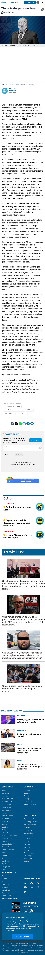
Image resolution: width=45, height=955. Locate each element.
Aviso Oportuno (30, 824)
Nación (4, 790)
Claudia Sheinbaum (12, 406)
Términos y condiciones (18, 940)
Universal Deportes (9, 835)
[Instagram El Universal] (32, 887)
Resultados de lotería (29, 860)
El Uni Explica (7, 804)
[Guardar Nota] (32, 423)
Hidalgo (27, 799)
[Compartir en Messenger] (24, 423)
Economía (6, 833)
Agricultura (9, 413)
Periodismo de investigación (7, 800)
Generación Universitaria (29, 834)
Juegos (26, 850)
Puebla (26, 796)
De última (5, 861)
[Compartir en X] (16, 423)
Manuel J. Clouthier (10, 85)
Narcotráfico (6, 824)
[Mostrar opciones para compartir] (42, 9)
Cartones (5, 830)
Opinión (8, 498)
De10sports (28, 841)
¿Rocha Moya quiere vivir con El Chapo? (17, 536)
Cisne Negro (6, 896)
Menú (4, 858)
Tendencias (6, 847)
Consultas (5, 869)
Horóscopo (28, 856)
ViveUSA (27, 847)
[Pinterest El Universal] (38, 887)
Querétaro (28, 801)
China (29, 410)
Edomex (27, 790)
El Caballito (8, 503)
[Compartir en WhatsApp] (20, 423)
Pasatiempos (29, 853)
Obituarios (28, 830)
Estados (5, 821)
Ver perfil (13, 93)
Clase (4, 876)
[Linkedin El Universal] (25, 892)
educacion (21, 413)
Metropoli (5, 818)
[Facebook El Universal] (31, 883)
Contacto (32, 940)
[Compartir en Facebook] (12, 423)
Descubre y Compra (31, 819)
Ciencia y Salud (8, 850)
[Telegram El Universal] (25, 883)
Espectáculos (7, 838)
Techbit (4, 855)
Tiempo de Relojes (9, 893)
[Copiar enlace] (28, 423)
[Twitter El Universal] (38, 883)
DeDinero (27, 844)
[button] (30, 2)
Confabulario (7, 844)
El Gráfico (28, 839)
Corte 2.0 (5, 793)
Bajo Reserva (9, 531)
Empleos (27, 827)
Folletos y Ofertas (31, 822)
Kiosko (6, 517)
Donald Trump (7, 816)
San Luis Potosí (30, 804)
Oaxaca (27, 793)
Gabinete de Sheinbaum (6, 808)
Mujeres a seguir (8, 796)
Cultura (4, 841)
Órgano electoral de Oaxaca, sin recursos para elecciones (16, 523)
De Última (6, 884)
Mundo (4, 813)
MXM (3, 852)
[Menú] (42, 2)
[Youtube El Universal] (25, 887)
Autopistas (6, 867)
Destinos (5, 864)
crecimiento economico (14, 410)
